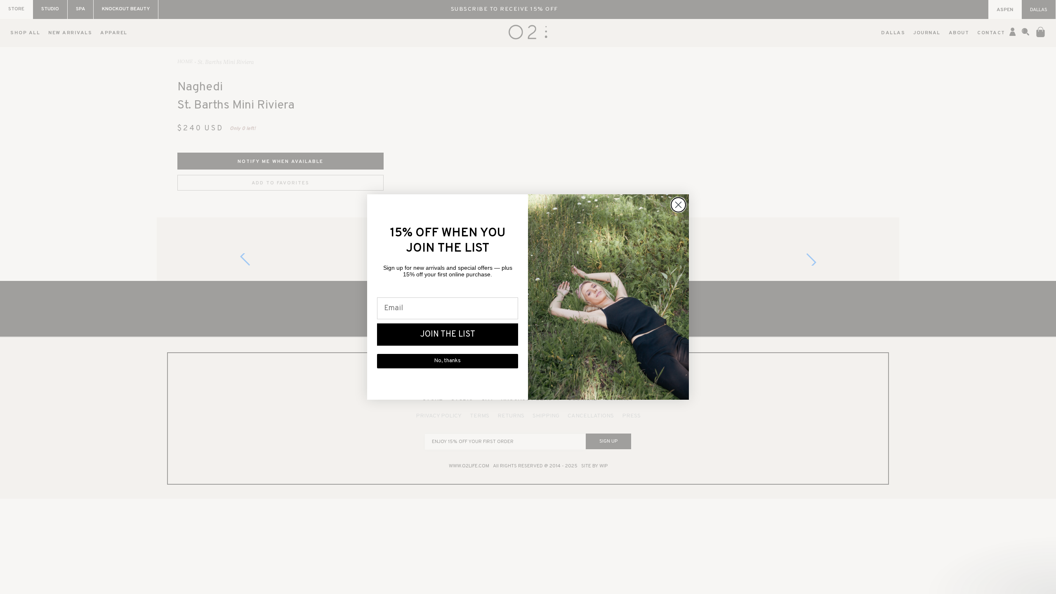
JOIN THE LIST (447, 334)
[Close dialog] (678, 205)
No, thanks (447, 361)
